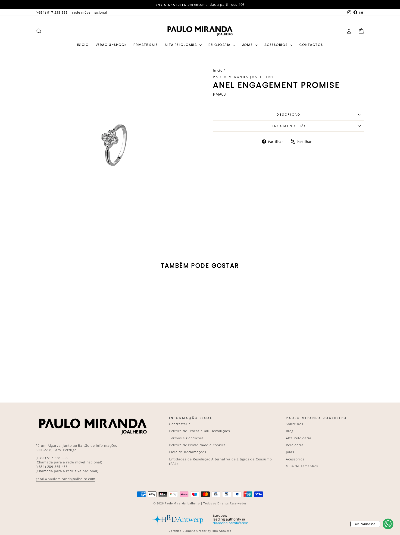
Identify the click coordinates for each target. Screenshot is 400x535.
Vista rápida (75, 354)
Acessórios (276, 44)
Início (83, 44)
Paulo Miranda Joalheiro (243, 77)
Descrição (289, 114)
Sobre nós (294, 424)
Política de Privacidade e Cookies (197, 445)
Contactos (311, 44)
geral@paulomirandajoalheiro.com (65, 479)
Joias (248, 44)
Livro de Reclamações (187, 452)
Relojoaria (220, 44)
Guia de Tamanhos (302, 466)
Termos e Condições (186, 438)
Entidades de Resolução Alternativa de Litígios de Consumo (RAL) (220, 461)
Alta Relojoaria (181, 44)
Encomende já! (289, 126)
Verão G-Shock (111, 44)
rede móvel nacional (89, 12)
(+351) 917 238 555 (52, 12)
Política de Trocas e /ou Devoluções (199, 431)
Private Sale (146, 44)
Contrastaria (180, 424)
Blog (289, 431)
